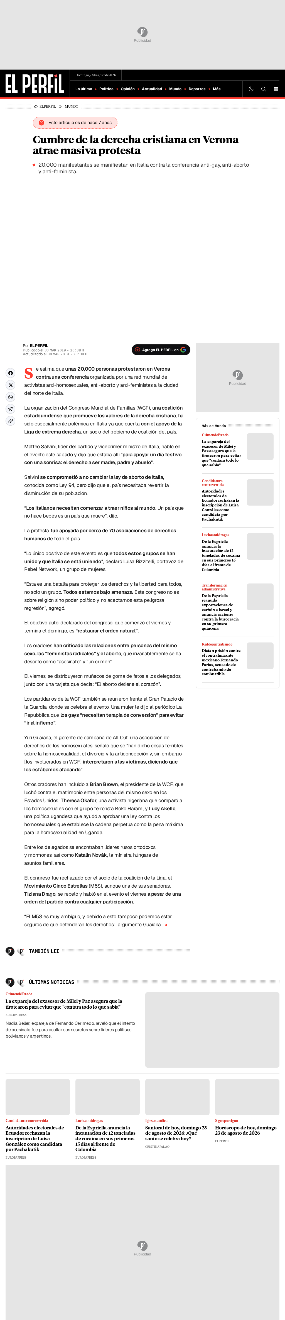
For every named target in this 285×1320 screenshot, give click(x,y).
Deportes (197, 89)
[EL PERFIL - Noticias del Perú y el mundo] (35, 83)
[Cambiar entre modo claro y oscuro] (251, 89)
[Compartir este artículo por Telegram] (10, 409)
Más (217, 89)
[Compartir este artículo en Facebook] (10, 373)
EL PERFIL (49, 106)
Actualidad (152, 89)
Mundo (175, 89)
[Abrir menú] (276, 89)
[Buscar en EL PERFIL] (263, 89)
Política (106, 89)
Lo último (83, 89)
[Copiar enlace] (10, 421)
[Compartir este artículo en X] (10, 385)
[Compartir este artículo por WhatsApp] (10, 397)
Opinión (128, 89)
